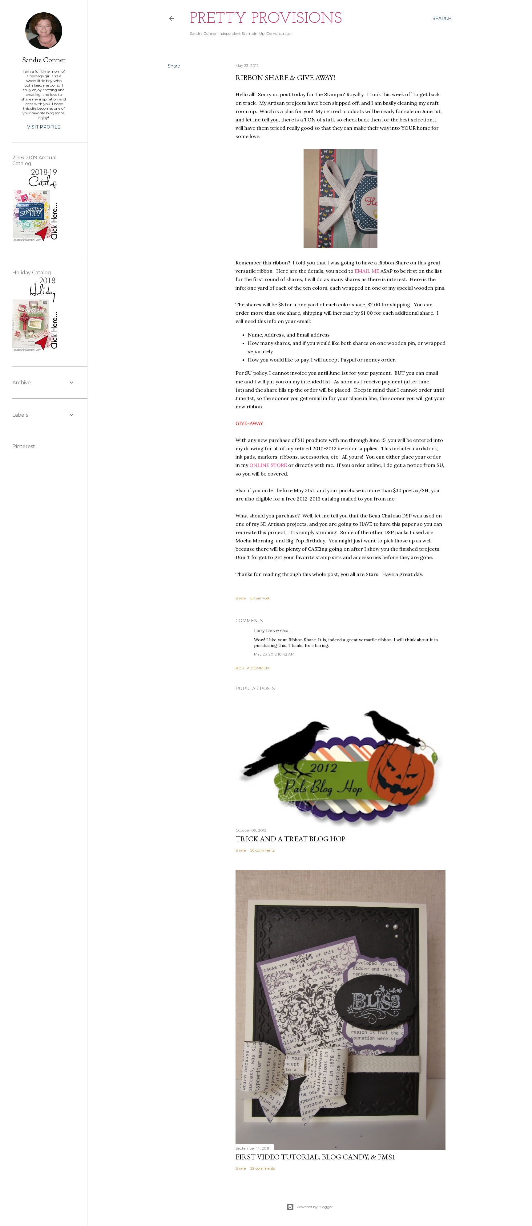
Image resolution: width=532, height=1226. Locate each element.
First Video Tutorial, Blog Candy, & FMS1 (316, 1157)
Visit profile (43, 127)
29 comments (262, 1168)
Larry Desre (266, 630)
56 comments (262, 850)
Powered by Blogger (314, 1206)
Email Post (260, 598)
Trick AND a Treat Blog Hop (290, 839)
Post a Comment (253, 668)
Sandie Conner (44, 59)
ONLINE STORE (268, 465)
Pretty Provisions (266, 19)
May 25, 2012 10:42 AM (274, 654)
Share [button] (174, 66)
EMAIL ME (367, 271)
